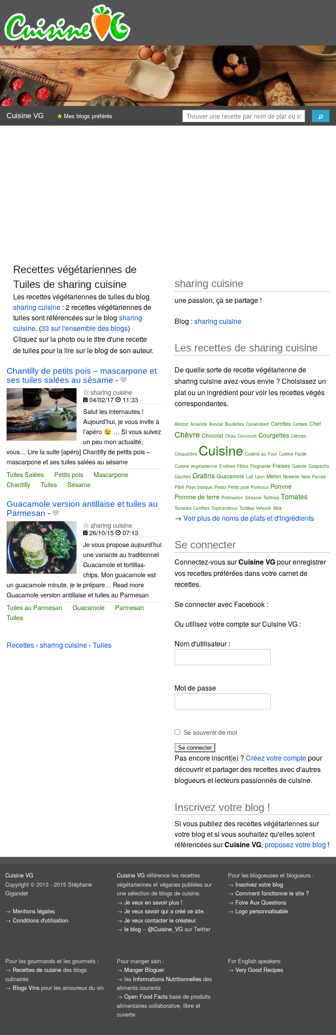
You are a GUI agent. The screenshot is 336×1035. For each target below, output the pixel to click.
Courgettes (274, 435)
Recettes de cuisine (37, 969)
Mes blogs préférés (87, 116)
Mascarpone (111, 474)
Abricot (182, 424)
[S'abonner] (86, 391)
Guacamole (89, 607)
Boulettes (234, 424)
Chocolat (212, 435)
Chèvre (187, 434)
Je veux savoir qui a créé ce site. (164, 911)
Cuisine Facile (293, 454)
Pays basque (199, 487)
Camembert (257, 424)
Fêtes (242, 466)
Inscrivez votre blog (259, 884)
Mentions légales (34, 911)
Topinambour (224, 508)
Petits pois (68, 474)
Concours (247, 436)
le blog (132, 929)
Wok (277, 508)
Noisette (291, 477)
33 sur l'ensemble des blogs (84, 328)
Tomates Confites (192, 508)
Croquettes (186, 454)
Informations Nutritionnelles (167, 979)
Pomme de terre (197, 496)
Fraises (281, 465)
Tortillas (246, 508)
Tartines (271, 498)
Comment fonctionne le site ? (272, 893)
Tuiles (49, 484)
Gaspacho (318, 466)
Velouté (263, 508)
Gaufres (183, 477)
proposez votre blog (295, 844)
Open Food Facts (146, 996)
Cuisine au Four (261, 454)
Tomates (294, 496)
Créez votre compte (276, 758)
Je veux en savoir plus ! (153, 902)
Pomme (281, 486)
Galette (299, 466)
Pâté (179, 487)
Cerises (300, 424)
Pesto (220, 487)
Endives (227, 466)
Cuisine (221, 450)
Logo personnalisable (261, 911)
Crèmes (298, 436)
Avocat (216, 424)
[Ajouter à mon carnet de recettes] (123, 380)
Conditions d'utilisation (40, 920)
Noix (305, 477)
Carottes (281, 423)
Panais (319, 477)
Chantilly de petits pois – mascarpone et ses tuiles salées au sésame (82, 375)
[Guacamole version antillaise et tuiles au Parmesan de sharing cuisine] (42, 546)
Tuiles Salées (25, 474)
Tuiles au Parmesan (34, 607)
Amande (198, 424)
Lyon (260, 477)
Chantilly (18, 484)
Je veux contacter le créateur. (160, 920)
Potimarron (232, 498)
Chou (230, 436)
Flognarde (260, 466)
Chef (315, 423)
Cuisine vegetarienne (196, 466)
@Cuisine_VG (165, 929)
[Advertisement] (168, 194)
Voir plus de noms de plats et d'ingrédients (248, 518)
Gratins (203, 475)
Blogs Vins (26, 987)
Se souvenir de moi (210, 732)
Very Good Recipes (259, 969)
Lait (249, 477)
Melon (273, 476)
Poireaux (260, 487)
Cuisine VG (25, 116)
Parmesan (129, 607)
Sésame (79, 484)
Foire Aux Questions (260, 902)
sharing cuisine (36, 307)
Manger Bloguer (144, 969)
